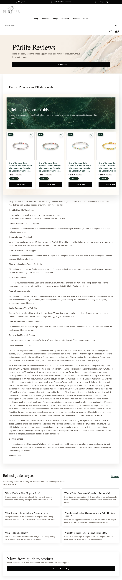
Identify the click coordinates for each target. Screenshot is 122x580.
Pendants (65, 18)
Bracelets (46, 18)
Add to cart (20, 184)
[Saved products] (110, 31)
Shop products (61, 64)
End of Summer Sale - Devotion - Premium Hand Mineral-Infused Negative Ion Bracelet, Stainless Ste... (20, 167)
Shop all (14, 124)
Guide (85, 18)
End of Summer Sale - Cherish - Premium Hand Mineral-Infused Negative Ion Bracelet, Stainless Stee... (80, 167)
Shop (36, 18)
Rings (55, 18)
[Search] (116, 25)
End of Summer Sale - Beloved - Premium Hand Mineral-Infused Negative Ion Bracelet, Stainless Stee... (50, 167)
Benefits (76, 18)
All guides (115, 476)
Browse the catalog (61, 569)
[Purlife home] (11, 10)
